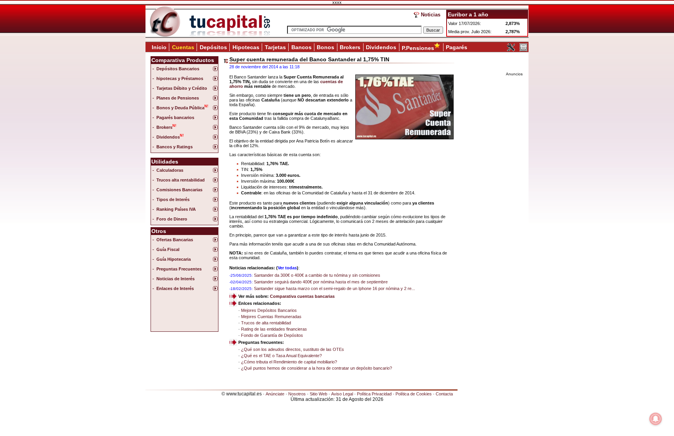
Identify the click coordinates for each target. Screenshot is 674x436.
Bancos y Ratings (174, 146)
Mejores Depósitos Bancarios (269, 310)
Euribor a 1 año (468, 14)
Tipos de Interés (173, 199)
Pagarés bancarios (175, 117)
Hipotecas (245, 47)
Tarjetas (275, 47)
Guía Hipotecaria (173, 259)
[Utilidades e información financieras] (511, 49)
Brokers (350, 47)
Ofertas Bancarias (174, 239)
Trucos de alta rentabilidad (266, 322)
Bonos (325, 47)
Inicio (159, 47)
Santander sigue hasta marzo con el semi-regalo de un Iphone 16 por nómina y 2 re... (334, 288)
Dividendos (381, 47)
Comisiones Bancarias (179, 189)
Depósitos (213, 47)
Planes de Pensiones (177, 98)
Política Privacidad (374, 394)
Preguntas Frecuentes (179, 269)
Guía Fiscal (167, 249)
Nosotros (297, 394)
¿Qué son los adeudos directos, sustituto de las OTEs (292, 349)
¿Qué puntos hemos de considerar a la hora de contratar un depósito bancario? (316, 368)
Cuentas (183, 47)
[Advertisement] (184, 313)
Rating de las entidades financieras (274, 329)
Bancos (301, 47)
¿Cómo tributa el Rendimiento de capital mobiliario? (289, 361)
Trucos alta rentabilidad (180, 180)
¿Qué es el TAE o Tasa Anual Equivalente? (281, 355)
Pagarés (456, 47)
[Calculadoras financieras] (523, 49)
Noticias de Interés (175, 278)
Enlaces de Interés (175, 288)
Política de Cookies (414, 394)
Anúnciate (275, 394)
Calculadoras (169, 170)
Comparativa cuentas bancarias (302, 296)
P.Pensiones (418, 48)
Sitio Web (318, 394)
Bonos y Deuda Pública (182, 107)
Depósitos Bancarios (177, 68)
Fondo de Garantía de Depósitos (272, 335)
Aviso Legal (342, 394)
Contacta (444, 394)
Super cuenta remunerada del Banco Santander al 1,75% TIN (309, 59)
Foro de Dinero (171, 219)
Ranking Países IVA (176, 209)
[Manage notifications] (655, 419)
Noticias (430, 15)
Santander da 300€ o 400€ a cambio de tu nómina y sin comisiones (317, 275)
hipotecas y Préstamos (179, 78)
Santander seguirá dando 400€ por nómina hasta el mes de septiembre (321, 281)
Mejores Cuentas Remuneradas (271, 316)
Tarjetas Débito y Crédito (181, 88)
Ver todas (287, 267)
